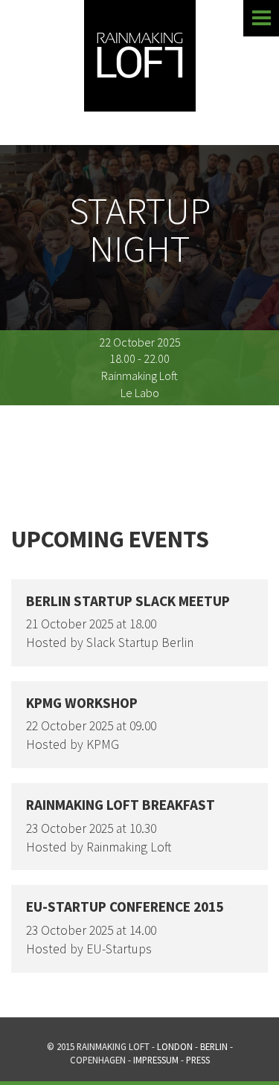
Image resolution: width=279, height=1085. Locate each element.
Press (198, 1060)
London (175, 1046)
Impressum (156, 1060)
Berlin (214, 1046)
